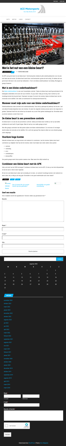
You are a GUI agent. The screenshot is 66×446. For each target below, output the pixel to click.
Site (3, 242)
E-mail (4, 234)
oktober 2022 (7, 316)
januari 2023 (7, 310)
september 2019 (8, 375)
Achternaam (25, 398)
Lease (21, 19)
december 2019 (8, 368)
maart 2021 (7, 349)
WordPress (32, 443)
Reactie (4, 199)
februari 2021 (7, 352)
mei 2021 (6, 345)
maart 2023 (7, 307)
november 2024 (8, 300)
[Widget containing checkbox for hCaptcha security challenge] (17, 425)
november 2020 (8, 358)
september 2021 (8, 339)
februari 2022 (7, 336)
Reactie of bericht (10, 409)
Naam (4, 225)
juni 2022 (6, 326)
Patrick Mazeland (23, 71)
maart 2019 (7, 384)
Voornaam (6, 398)
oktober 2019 (7, 371)
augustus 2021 (8, 342)
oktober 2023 (7, 303)
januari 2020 (7, 365)
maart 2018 (7, 388)
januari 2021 (7, 355)
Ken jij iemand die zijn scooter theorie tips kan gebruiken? (20, 185)
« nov (5, 291)
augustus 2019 (8, 378)
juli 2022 (6, 323)
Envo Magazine (44, 443)
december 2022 (8, 313)
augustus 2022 (8, 320)
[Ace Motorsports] (3, 19)
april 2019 (6, 381)
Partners (55, 1)
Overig (17, 179)
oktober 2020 (7, 362)
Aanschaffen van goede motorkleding (43, 185)
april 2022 (6, 329)
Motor (14, 19)
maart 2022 (7, 333)
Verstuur (7, 434)
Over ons (62, 1)
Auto (8, 19)
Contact (28, 19)
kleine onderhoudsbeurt (10, 91)
